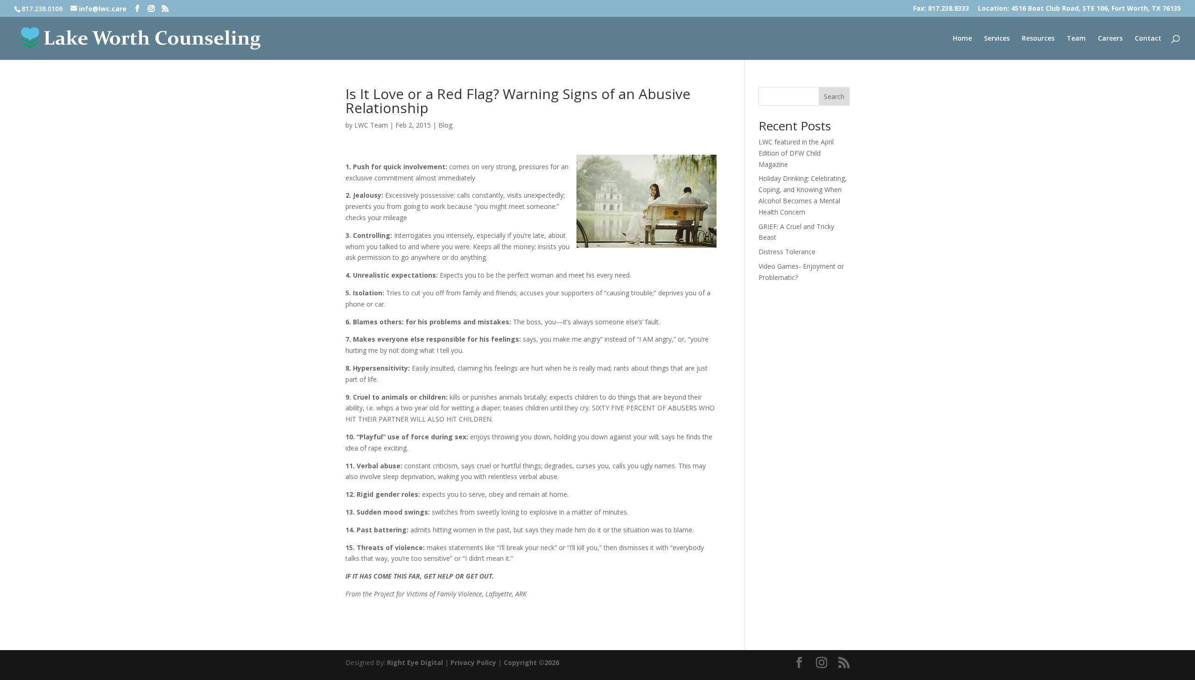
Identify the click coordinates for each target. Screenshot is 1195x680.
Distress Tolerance (787, 251)
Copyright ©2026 (531, 662)
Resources (1038, 39)
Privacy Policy (473, 662)
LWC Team (371, 125)
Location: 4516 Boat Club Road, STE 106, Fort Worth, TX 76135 (1079, 9)
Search (834, 96)
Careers (1110, 39)
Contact (1148, 39)
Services (997, 39)
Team (1076, 39)
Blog (445, 125)
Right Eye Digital (415, 662)
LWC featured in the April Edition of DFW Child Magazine (796, 153)
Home (962, 39)
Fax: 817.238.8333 (941, 9)
